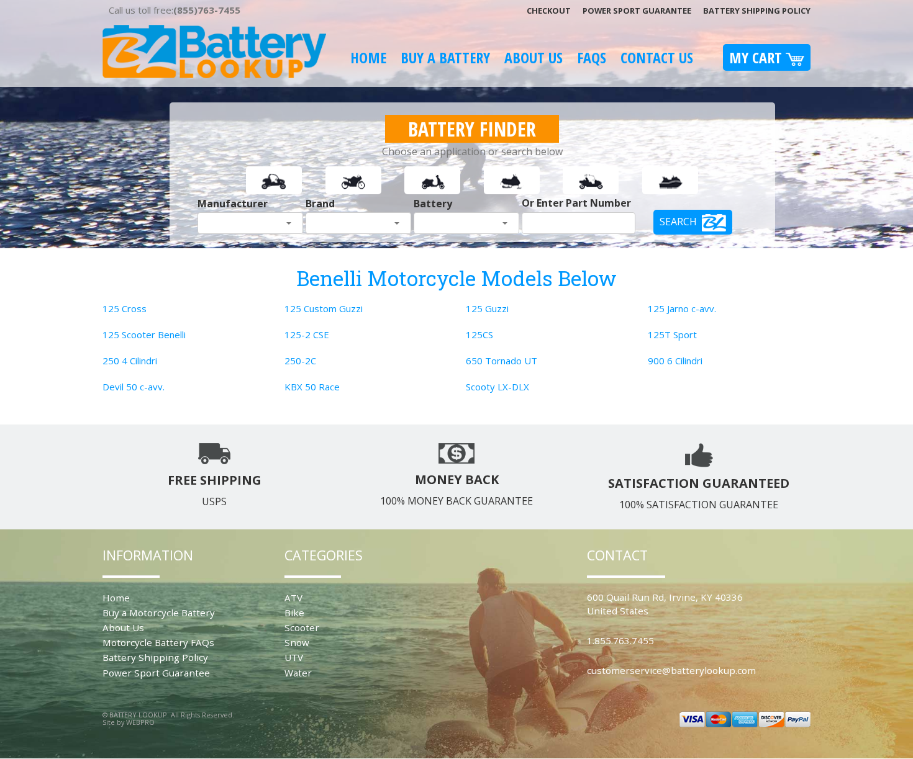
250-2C (300, 360)
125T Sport (672, 334)
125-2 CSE (306, 334)
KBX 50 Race (312, 386)
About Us (533, 57)
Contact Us (656, 57)
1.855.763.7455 (620, 640)
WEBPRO (140, 722)
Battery (433, 203)
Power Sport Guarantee (637, 10)
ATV (293, 597)
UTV (293, 657)
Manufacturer (233, 203)
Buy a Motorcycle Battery (158, 612)
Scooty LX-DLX (497, 386)
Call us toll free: (174, 10)
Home (368, 57)
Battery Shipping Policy (757, 10)
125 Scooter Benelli (144, 334)
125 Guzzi (487, 308)
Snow (296, 642)
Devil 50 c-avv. (133, 386)
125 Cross (124, 308)
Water (298, 673)
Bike (294, 612)
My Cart (757, 57)
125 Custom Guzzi (323, 308)
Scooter (301, 627)
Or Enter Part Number (576, 203)
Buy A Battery (445, 57)
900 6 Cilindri (675, 360)
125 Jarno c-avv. (682, 308)
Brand (320, 203)
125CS (479, 334)
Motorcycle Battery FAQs (158, 642)
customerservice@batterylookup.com (671, 670)
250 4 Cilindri (129, 360)
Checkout (549, 10)
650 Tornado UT (501, 360)
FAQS (591, 57)
